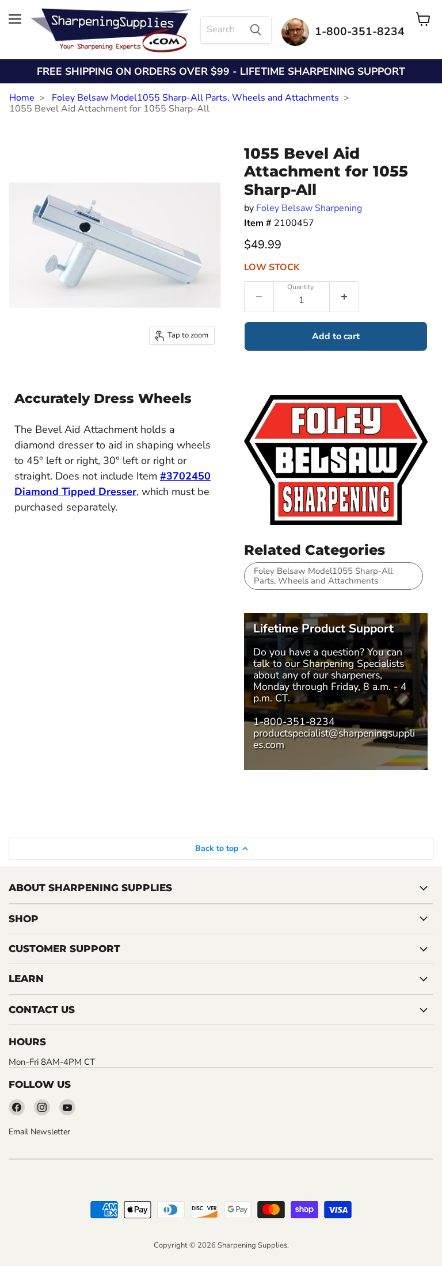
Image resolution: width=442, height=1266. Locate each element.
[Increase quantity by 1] (344, 296)
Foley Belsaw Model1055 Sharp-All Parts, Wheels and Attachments (195, 97)
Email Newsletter (39, 1131)
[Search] (255, 30)
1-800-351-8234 (294, 721)
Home (22, 97)
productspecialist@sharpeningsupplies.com (334, 738)
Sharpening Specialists (353, 663)
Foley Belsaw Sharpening (309, 208)
